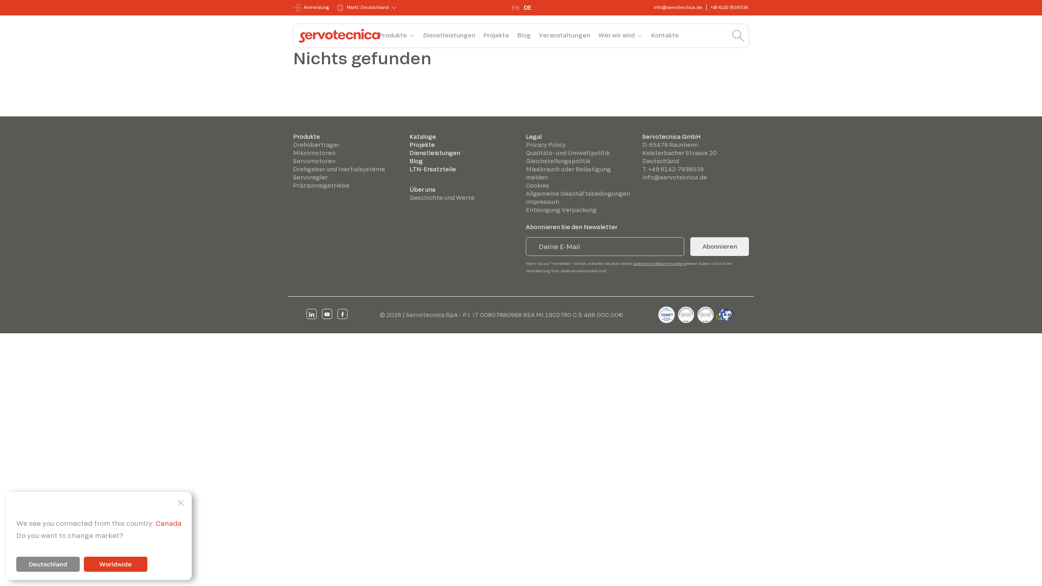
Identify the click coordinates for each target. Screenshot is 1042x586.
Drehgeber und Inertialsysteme (339, 169)
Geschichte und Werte (442, 197)
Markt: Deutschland (368, 7)
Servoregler (310, 177)
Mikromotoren (314, 152)
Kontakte (665, 35)
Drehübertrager (316, 144)
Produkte (393, 35)
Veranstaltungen (564, 35)
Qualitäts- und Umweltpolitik (568, 152)
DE (527, 7)
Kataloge (422, 136)
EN (515, 7)
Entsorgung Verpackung (561, 209)
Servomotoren (314, 160)
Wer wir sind (616, 35)
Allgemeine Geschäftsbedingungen (578, 193)
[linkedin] (311, 314)
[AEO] (725, 313)
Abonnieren (720, 246)
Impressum (542, 201)
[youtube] (327, 314)
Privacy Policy (546, 144)
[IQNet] (667, 313)
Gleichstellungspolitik (558, 160)
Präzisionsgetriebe (321, 185)
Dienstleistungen (449, 35)
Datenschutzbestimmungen (658, 263)
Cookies (537, 185)
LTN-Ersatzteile (432, 169)
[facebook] (342, 314)
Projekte (496, 35)
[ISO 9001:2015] (686, 313)
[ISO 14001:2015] (706, 313)
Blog (524, 35)
